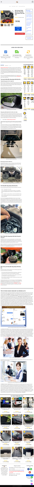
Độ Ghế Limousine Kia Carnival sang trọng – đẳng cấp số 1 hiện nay (28, 409)
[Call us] (31, 469)
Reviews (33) (6, 65)
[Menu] (1, 2)
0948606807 (18, 76)
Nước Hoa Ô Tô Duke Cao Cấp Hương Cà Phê (32, 88)
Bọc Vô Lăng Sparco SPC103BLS (25, 116)
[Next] (12, 17)
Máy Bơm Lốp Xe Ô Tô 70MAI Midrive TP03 (25, 72)
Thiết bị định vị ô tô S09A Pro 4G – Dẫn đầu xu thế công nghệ (32, 73)
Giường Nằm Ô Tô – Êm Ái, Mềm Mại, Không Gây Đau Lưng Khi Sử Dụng (17, 459)
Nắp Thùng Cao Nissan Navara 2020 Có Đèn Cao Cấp (17, 409)
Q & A (10, 65)
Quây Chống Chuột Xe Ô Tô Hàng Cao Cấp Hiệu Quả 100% (28, 426)
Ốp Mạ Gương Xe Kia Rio (11, 119)
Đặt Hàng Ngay (18, 28)
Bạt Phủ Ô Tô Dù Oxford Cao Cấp (28, 102)
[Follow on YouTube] (30, 472)
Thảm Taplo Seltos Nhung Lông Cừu (17, 426)
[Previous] (2, 17)
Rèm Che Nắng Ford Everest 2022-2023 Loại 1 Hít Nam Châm (5, 426)
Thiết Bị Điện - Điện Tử (15, 6)
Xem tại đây (22, 470)
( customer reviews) (21, 17)
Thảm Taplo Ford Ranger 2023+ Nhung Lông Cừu (5, 458)
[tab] (2, 65)
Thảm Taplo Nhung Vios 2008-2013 (28, 458)
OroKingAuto (8, 294)
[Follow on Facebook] (28, 469)
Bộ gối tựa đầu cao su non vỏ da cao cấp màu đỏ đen (25, 89)
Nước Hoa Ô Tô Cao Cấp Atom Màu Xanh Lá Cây (25, 104)
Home (10, 6)
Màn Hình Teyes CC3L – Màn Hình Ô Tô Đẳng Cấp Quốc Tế (5, 409)
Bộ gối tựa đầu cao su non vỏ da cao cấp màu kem (28, 88)
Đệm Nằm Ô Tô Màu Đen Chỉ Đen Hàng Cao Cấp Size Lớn (5, 442)
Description (2, 65)
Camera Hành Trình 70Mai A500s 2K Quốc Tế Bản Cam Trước (28, 73)
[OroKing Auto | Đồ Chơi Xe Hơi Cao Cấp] (17, 2)
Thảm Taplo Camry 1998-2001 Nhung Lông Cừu (17, 442)
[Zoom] (1, 22)
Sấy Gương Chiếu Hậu (22, 6)
